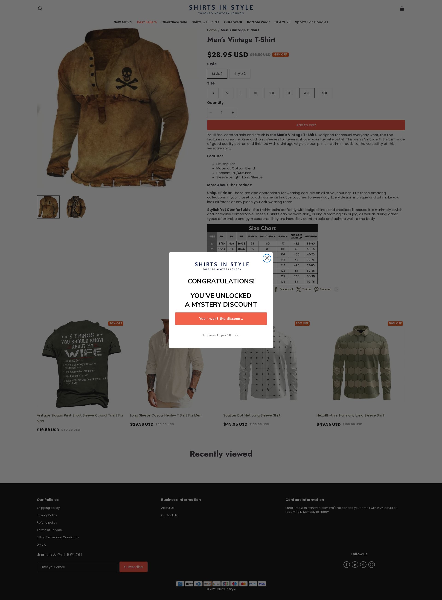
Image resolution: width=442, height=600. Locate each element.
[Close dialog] (267, 258)
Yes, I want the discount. (221, 318)
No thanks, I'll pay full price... (221, 335)
